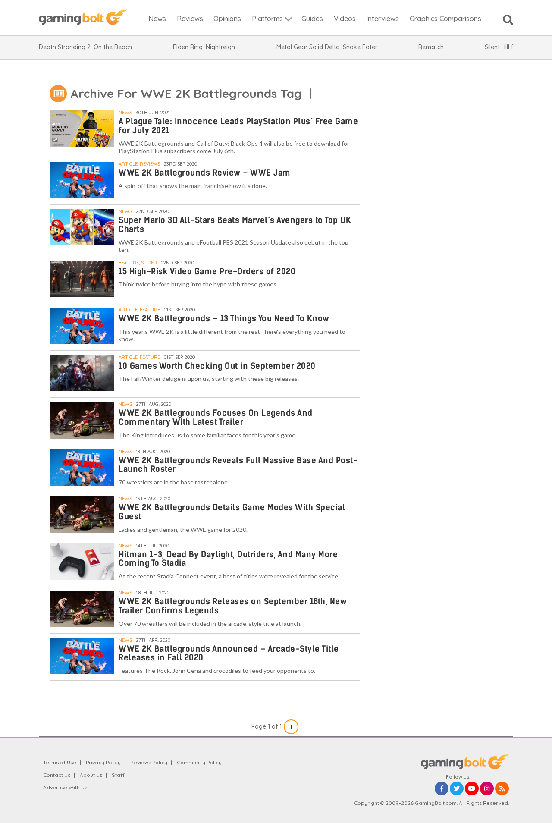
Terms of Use (59, 762)
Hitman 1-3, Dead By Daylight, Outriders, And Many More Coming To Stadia (228, 559)
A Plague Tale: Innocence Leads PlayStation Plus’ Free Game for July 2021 (238, 125)
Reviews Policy (148, 762)
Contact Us (56, 775)
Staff (118, 775)
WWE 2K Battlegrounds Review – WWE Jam (205, 173)
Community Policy (199, 762)
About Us (91, 775)
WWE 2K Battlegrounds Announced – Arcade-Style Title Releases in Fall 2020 (229, 653)
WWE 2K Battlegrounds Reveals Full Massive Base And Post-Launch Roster (238, 464)
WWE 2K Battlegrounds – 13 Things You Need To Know (224, 319)
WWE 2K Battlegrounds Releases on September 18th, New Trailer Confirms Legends (233, 606)
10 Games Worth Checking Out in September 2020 (217, 366)
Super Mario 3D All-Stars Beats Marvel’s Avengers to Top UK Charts (235, 224)
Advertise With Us (65, 787)
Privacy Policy (103, 762)
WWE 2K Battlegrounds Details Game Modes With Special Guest (232, 512)
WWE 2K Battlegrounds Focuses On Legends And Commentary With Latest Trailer (216, 417)
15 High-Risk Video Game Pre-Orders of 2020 (207, 271)
